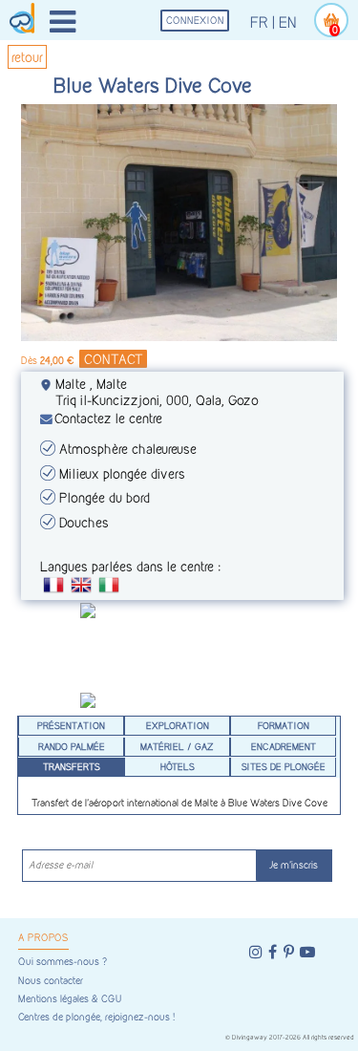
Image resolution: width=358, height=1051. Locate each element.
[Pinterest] (289, 952)
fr (259, 22)
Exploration (177, 725)
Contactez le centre (108, 418)
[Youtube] (307, 952)
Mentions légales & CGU (69, 999)
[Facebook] (272, 952)
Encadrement (283, 746)
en (288, 22)
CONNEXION (195, 20)
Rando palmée (71, 746)
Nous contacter (50, 981)
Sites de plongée (284, 766)
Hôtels (177, 766)
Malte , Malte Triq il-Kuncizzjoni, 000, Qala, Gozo (157, 391)
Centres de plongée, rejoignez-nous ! (96, 1017)
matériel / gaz (177, 746)
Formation (283, 725)
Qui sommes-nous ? (62, 961)
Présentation (71, 725)
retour (27, 57)
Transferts (71, 766)
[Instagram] (256, 952)
